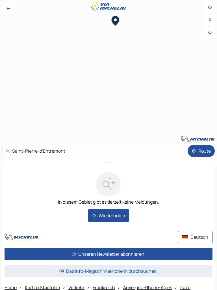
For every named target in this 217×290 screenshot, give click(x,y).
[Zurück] (8, 8)
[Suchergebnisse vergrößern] (108, 162)
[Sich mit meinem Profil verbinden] (210, 7)
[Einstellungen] (210, 20)
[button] (115, 21)
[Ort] (210, 32)
